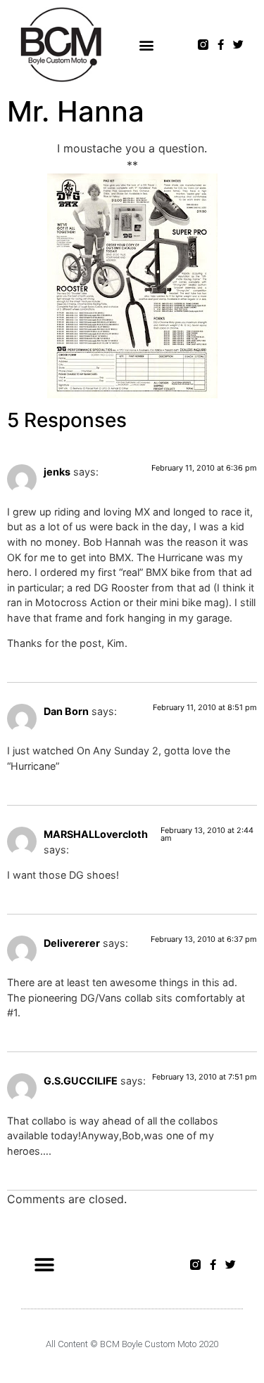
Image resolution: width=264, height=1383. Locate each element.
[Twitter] (238, 44)
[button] (146, 44)
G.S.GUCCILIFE (81, 1081)
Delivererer (72, 943)
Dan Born (66, 711)
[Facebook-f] (220, 44)
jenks (57, 472)
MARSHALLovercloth (96, 834)
